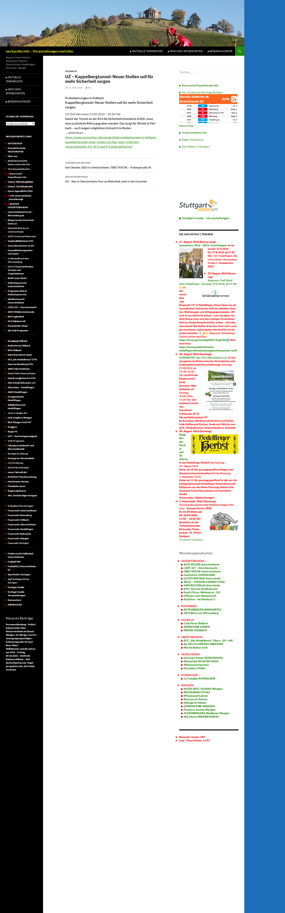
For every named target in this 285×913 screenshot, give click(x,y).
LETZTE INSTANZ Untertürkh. (202, 578)
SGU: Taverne (200, 588)
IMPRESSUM (15, 604)
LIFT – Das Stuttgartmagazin (22, 436)
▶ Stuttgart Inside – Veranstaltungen (204, 218)
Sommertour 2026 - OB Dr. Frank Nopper (203, 245)
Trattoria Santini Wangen (199, 709)
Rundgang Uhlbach (17, 340)
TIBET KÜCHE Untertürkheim (201, 571)
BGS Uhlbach (15, 350)
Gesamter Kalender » (191, 539)
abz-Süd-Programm (18, 330)
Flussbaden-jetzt (16, 486)
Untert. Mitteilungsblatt (21, 181)
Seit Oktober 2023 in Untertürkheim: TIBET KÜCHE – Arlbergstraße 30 (108, 165)
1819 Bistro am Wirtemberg (201, 613)
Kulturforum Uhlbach (19, 345)
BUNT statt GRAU (17, 278)
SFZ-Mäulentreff (16, 321)
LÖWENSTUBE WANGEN (199, 706)
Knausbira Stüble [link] (194, 668)
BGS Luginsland (16, 316)
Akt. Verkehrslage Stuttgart (22, 495)
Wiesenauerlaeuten (196, 664)
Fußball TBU (14, 561)
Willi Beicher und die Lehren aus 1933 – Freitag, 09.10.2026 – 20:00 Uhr (20, 652)
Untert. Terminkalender (20, 186)
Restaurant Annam (195, 699)
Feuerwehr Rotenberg (20, 515)
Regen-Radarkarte (193, 139)
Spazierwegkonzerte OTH (21, 378)
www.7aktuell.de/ (17, 472)
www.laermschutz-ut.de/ (21, 245)
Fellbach (71, 71)
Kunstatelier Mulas (18, 325)
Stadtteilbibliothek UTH (20, 241)
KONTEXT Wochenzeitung (22, 476)
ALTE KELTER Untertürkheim (202, 564)
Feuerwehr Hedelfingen (20, 529)
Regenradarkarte (17, 490)
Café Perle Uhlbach (195, 623)
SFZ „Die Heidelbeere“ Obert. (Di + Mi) (208, 640)
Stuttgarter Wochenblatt (21, 458)
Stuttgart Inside (16, 587)
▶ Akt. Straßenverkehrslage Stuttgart (201, 92)
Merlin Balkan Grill (196, 647)
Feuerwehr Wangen (18, 538)
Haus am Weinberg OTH (20, 364)
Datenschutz (14, 600)
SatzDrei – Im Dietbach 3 (199, 599)
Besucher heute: (189, 737)
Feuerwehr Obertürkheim (22, 524)
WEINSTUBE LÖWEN (197, 626)
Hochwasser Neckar (18, 481)
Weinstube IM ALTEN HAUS (201, 661)
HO (185, 688)
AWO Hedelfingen (17, 392)
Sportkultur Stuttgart (19, 574)
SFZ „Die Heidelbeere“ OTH (22, 359)
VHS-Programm (16, 440)
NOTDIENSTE (15, 143)
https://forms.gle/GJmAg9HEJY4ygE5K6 (202, 340)
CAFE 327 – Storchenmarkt (22, 307)
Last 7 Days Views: (191, 740)
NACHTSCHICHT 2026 (20, 354)
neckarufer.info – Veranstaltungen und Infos (39, 51)
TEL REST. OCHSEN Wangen (205, 688)
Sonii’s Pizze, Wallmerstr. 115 (201, 592)
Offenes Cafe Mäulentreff (199, 595)
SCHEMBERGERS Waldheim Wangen (206, 713)
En (89, 87)
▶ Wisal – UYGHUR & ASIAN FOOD (203, 581)
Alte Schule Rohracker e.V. (22, 382)
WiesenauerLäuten (195, 695)
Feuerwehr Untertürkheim (22, 510)
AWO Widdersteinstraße (21, 311)
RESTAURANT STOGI (196, 692)
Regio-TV (12, 431)
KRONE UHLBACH (195, 630)
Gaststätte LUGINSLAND (199, 574)
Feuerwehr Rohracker (19, 533)
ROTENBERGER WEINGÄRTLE (202, 609)
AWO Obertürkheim (19, 368)
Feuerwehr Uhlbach (18, 519)
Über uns (12, 156)
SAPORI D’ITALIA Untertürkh (201, 585)
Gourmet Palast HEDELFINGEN (203, 657)
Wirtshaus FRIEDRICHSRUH (201, 716)
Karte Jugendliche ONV (20, 191)
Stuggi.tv (12, 426)
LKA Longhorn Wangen (20, 417)
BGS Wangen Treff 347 (19, 422)
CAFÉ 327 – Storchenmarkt (201, 567)
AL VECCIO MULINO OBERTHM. (203, 644)
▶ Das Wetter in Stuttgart (194, 146)
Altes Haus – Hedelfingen (21, 387)
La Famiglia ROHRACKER (199, 678)
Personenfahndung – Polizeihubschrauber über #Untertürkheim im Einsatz (21, 628)
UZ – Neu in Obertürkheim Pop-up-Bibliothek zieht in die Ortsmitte (106, 179)
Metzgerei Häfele (194, 702)
